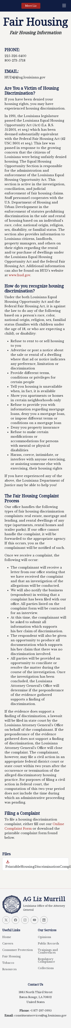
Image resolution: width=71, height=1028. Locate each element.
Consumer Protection (17, 950)
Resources (9, 969)
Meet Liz (31, 5)
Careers (7, 943)
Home (6, 937)
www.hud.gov (19, 275)
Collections (46, 968)
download (7, 861)
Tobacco (8, 963)
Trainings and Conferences (48, 951)
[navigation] (65, 6)
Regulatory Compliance (46, 960)
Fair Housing (11, 956)
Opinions (44, 937)
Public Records (48, 943)
